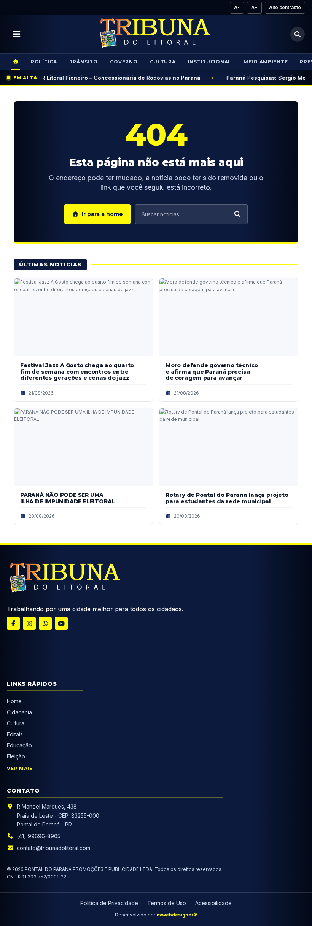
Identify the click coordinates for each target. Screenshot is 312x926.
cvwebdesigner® (176, 915)
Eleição (16, 756)
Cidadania (20, 712)
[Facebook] (13, 623)
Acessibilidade (213, 903)
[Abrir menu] (17, 34)
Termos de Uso (166, 903)
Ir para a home (102, 214)
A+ (254, 7)
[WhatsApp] (45, 623)
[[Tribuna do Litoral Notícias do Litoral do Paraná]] (64, 579)
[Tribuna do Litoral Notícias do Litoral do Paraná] (154, 34)
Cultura (163, 62)
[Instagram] (29, 623)
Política (44, 62)
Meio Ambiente (266, 62)
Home (14, 701)
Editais (15, 734)
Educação (19, 745)
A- (237, 7)
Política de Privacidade (109, 903)
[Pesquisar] (297, 34)
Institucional (209, 62)
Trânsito (83, 62)
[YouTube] (61, 623)
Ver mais (20, 768)
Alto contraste (285, 7)
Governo (124, 62)
